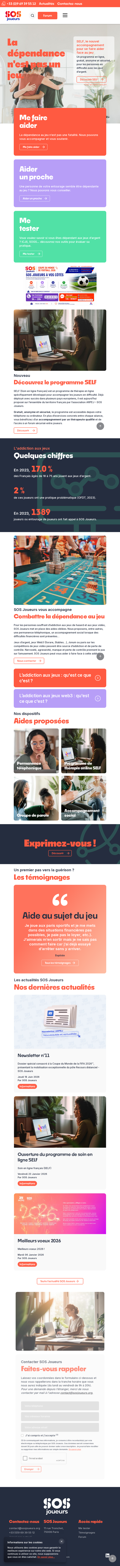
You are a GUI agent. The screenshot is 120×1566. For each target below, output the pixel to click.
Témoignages (86, 1532)
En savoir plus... (46, 1557)
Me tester (28, 253)
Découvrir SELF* (89, 79)
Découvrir (23, 430)
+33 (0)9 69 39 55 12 (21, 3)
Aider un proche (32, 198)
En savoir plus (75, 1449)
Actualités (46, 3)
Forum (47, 15)
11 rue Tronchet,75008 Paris (54, 1530)
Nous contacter (26, 660)
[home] (13, 15)
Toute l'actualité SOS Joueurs (57, 1281)
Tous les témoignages (58, 962)
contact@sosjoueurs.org (24, 1528)
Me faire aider (31, 146)
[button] (64, 15)
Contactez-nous (69, 3)
